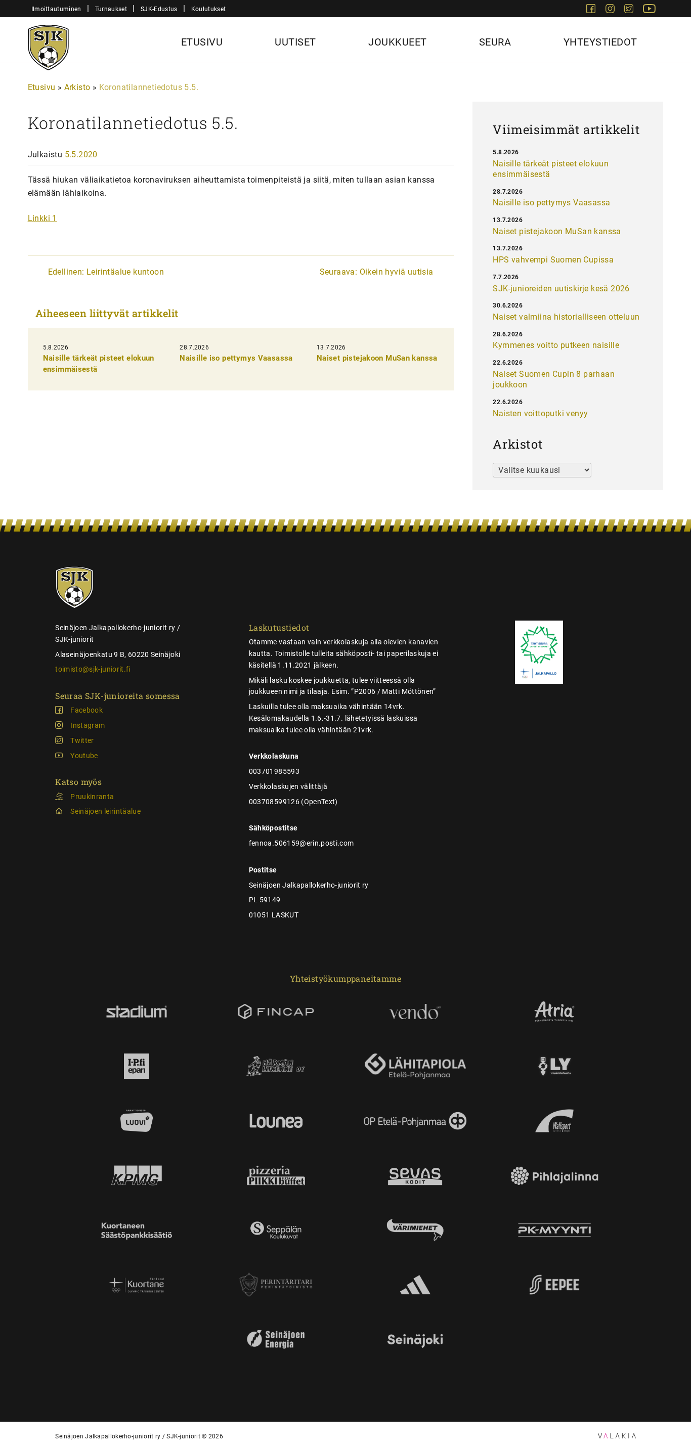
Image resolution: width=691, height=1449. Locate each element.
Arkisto (77, 87)
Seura (495, 42)
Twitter (82, 740)
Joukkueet (397, 42)
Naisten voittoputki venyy (540, 413)
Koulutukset (208, 9)
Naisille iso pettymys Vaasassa (236, 358)
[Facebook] (591, 10)
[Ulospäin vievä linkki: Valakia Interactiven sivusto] (617, 1435)
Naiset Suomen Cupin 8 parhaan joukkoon (554, 379)
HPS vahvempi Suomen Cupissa (553, 260)
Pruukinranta (92, 797)
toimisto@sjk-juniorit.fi (92, 669)
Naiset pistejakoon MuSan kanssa (377, 358)
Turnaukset (111, 9)
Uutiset (295, 42)
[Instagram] (611, 10)
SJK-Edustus (159, 9)
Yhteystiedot (600, 42)
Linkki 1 (42, 218)
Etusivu (202, 42)
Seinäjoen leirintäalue (105, 811)
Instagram (87, 725)
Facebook (86, 710)
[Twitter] (629, 10)
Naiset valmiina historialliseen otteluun (566, 317)
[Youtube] (649, 10)
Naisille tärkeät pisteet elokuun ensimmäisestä (551, 169)
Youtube (84, 756)
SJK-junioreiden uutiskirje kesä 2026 (561, 288)
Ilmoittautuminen (56, 9)
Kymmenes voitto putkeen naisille (556, 345)
